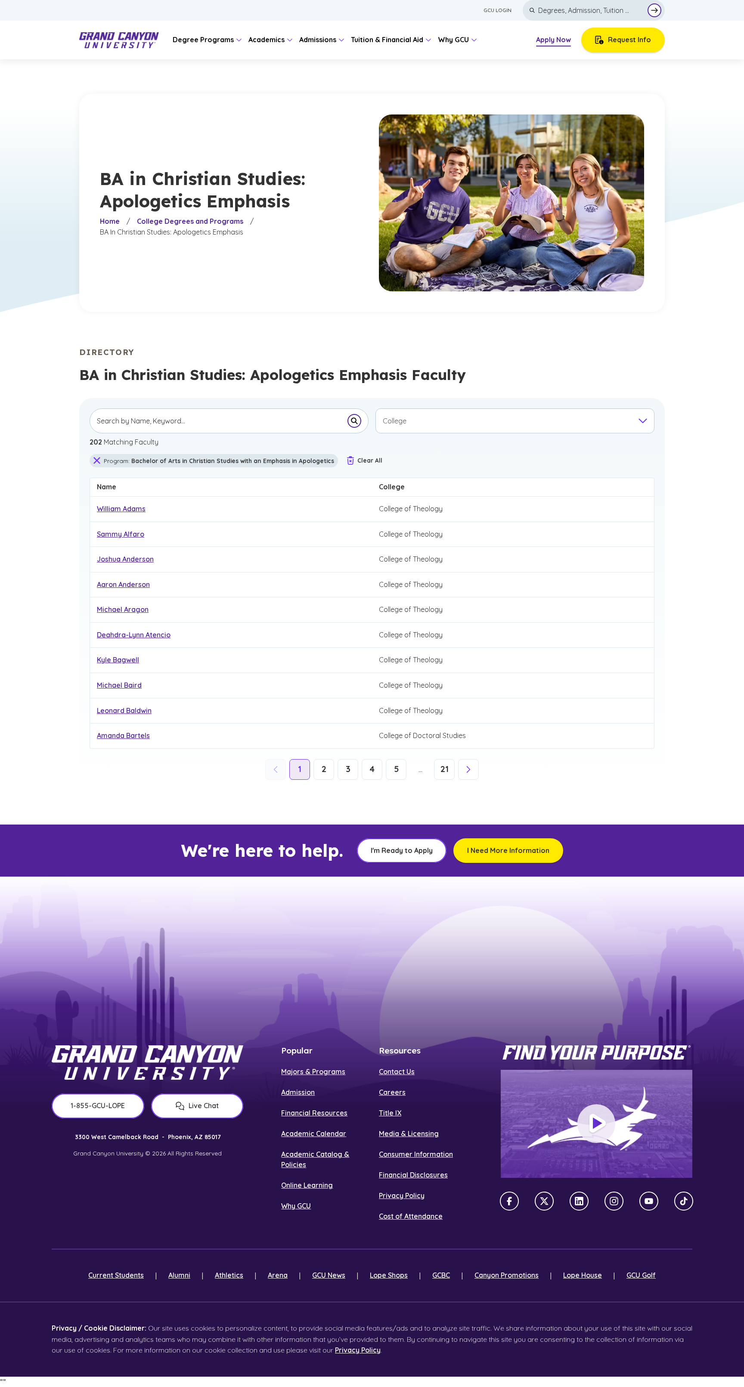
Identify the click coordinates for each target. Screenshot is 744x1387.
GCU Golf (641, 1275)
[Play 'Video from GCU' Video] (596, 1123)
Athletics (229, 1275)
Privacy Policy (402, 1195)
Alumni (179, 1275)
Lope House (582, 1275)
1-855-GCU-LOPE (98, 1105)
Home (110, 221)
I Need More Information (508, 850)
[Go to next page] (468, 769)
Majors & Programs (313, 1071)
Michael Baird (119, 685)
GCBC (441, 1275)
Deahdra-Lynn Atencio (133, 634)
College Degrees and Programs (190, 221)
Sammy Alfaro (120, 534)
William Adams (121, 508)
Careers (392, 1092)
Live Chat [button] (204, 1105)
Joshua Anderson (125, 559)
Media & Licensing (409, 1133)
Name (112, 484)
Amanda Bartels (123, 735)
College (397, 484)
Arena (278, 1275)
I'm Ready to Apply (402, 850)
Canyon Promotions (506, 1275)
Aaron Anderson (123, 584)
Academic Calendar (313, 1133)
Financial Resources (314, 1113)
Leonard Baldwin (124, 710)
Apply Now (553, 39)
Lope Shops (389, 1275)
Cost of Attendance (411, 1216)
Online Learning (307, 1185)
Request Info (629, 39)
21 (444, 769)
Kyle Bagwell (118, 659)
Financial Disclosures (413, 1175)
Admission (298, 1092)
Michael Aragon (123, 609)
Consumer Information (416, 1154)
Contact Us (397, 1071)
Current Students (116, 1275)
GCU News (328, 1275)
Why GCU (296, 1206)
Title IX (390, 1113)
